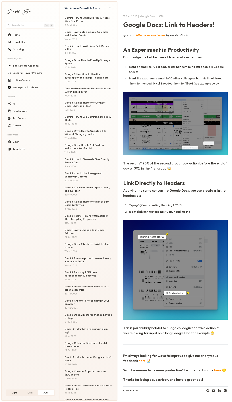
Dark (30, 392)
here (142, 361)
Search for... (18, 25)
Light (14, 392)
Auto (46, 392)
